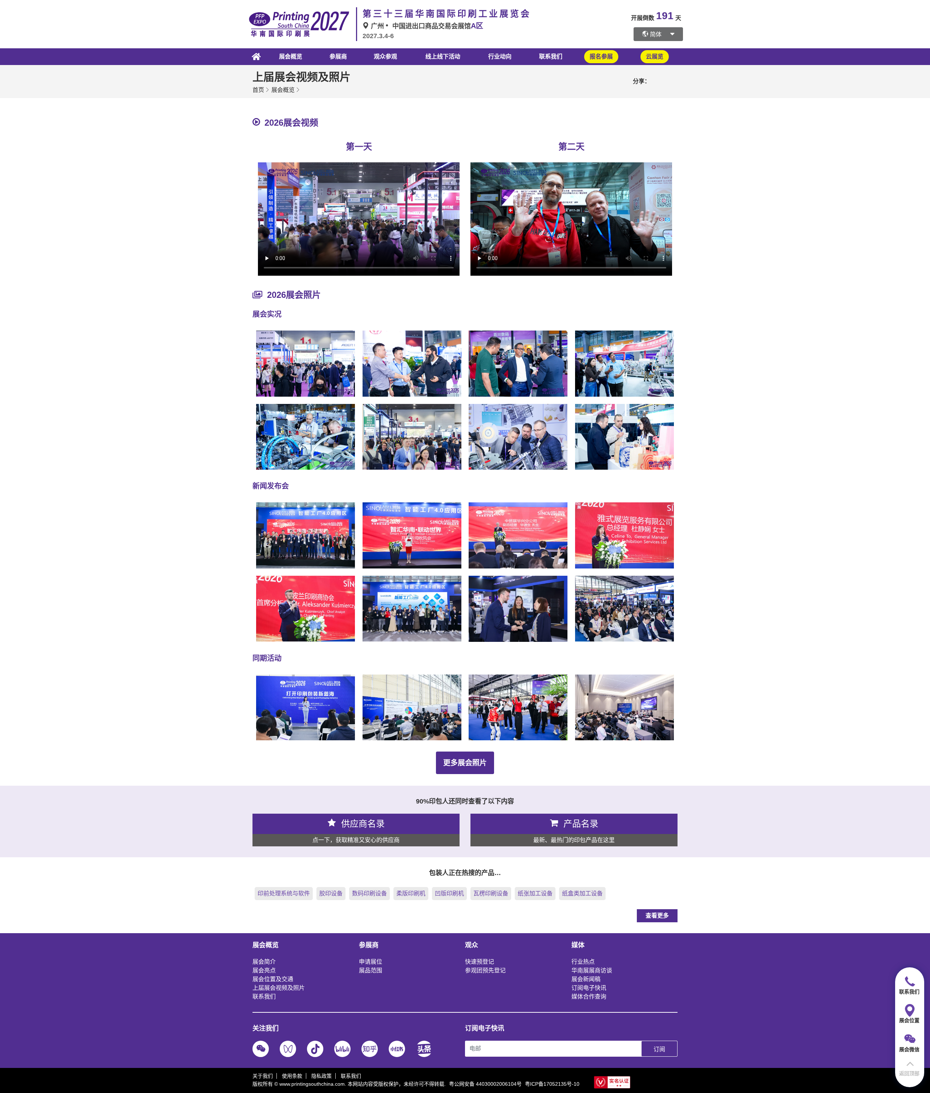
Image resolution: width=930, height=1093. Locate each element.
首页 (258, 90)
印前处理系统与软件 (284, 893)
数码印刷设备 (369, 893)
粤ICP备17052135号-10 (552, 1084)
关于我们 (262, 1076)
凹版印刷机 (449, 893)
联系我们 (550, 56)
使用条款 (292, 1076)
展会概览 (283, 90)
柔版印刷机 (410, 893)
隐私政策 (321, 1076)
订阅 (659, 1049)
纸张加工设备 (535, 893)
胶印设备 (331, 893)
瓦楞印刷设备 (490, 893)
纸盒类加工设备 (582, 893)
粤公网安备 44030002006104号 (485, 1084)
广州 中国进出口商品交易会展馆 (426, 26)
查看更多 (657, 915)
